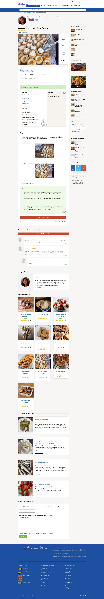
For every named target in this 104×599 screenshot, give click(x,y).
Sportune (66, 587)
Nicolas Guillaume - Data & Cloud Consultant (73, 590)
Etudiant (73, 133)
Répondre (65, 243)
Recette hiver (43, 585)
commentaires (24, 32)
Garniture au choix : (27, 112)
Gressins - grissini (25, 343)
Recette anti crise (81, 126)
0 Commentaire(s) (50, 422)
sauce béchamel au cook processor (39, 206)
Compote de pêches (26, 582)
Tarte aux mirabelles (80, 29)
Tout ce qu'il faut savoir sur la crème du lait (46, 441)
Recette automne (44, 584)
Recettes (43, 5)
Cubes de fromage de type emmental (30, 122)
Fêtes (73, 129)
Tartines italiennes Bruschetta (25, 315)
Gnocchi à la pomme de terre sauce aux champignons (80, 105)
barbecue (55, 5)
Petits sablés (78, 141)
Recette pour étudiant (45, 569)
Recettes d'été (49, 5)
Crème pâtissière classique (28, 571)
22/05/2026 (38, 486)
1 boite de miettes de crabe (28, 114)
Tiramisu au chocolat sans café (80, 115)
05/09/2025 (38, 443)
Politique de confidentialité (33, 533)
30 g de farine (26, 103)
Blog (59, 5)
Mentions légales (68, 572)
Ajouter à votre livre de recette (27, 71)
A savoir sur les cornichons (41, 419)
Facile (73, 124)
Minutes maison (68, 585)
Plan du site (67, 569)
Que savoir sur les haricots (41, 462)
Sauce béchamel (26, 98)
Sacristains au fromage (26, 372)
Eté (77, 124)
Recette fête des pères (45, 573)
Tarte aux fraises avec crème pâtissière (30, 578)
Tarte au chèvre (79, 154)
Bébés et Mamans (68, 588)
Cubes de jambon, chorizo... (28, 117)
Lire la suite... (39, 431)
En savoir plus (38, 287)
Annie (36, 277)
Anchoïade (61, 343)
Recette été (43, 582)
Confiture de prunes (80, 39)
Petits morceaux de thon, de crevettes (30, 119)
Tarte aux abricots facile (79, 45)
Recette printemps (44, 581)
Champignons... (26, 124)
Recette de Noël (44, 568)
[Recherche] (85, 10)
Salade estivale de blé (80, 94)
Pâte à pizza (78, 34)
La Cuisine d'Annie (68, 568)
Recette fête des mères (45, 575)
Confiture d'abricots (26, 575)
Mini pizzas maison (61, 371)
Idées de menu (64, 5)
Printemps (78, 129)
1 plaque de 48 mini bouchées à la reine (30, 94)
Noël (84, 129)
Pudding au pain (26, 568)
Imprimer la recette (24, 69)
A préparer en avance (76, 131)
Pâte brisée (77, 49)
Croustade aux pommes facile (80, 148)
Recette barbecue (44, 576)
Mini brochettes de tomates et (61, 315)
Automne (73, 126)
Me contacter (67, 576)
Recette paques (44, 579)
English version (77, 5)
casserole (52, 95)
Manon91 (27, 238)
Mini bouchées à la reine (43, 372)
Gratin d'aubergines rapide (80, 54)
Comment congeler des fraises (42, 484)
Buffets (24, 221)
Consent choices (68, 575)
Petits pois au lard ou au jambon (80, 100)
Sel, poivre (25, 108)
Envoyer (23, 536)
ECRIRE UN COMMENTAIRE (43, 217)
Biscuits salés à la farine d (43, 344)
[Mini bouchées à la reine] (38, 49)
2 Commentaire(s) (50, 443)
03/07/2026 (38, 422)
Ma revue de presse (68, 571)
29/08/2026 (38, 465)
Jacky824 (27, 248)
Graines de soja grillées (25, 401)
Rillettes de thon (43, 314)
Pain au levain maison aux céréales (80, 111)
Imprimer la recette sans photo (27, 70)
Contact (71, 5)
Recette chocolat (44, 572)
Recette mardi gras (44, 578)
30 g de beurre (26, 101)
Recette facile (43, 571)
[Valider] (85, 180)
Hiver (81, 124)
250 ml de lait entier (27, 106)
